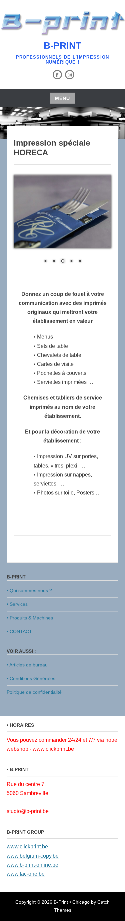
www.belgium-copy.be (33, 856)
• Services (17, 604)
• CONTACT (19, 631)
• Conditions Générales (31, 678)
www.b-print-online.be (32, 865)
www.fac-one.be (26, 874)
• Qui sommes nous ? (29, 590)
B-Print (62, 45)
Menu (62, 98)
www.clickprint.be (27, 846)
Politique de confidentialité (34, 692)
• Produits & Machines (30, 617)
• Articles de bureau (27, 664)
